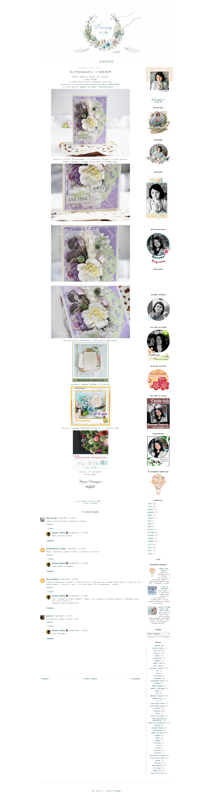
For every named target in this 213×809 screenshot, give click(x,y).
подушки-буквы (157, 728)
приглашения (157, 730)
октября (151, 535)
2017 (150, 544)
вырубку (74, 162)
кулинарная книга (157, 681)
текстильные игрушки (157, 755)
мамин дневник (157, 686)
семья (157, 738)
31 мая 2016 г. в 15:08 (78, 596)
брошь (157, 656)
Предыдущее (136, 679)
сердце (157, 740)
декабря (151, 541)
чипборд (84, 162)
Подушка (157, 725)
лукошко (157, 683)
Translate (166, 637)
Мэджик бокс (157, 698)
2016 (150, 507)
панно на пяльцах (157, 716)
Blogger (118, 791)
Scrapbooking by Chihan (55, 549)
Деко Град (157, 666)
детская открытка (157, 668)
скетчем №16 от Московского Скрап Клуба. (98, 341)
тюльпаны (157, 763)
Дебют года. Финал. (164, 569)
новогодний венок (157, 703)
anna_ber (49, 616)
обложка (157, 708)
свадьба (157, 735)
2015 (150, 504)
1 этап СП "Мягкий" (164, 588)
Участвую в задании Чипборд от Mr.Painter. (90, 384)
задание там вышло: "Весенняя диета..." (98, 87)
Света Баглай (51, 518)
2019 (150, 551)
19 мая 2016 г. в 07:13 (66, 518)
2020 (150, 554)
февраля (151, 512)
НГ (157, 701)
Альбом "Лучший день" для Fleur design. (164, 609)
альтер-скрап (157, 648)
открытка (93, 503)
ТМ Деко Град (111, 162)
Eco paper (157, 768)
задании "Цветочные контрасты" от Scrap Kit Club (95, 428)
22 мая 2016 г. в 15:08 (78, 533)
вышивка (157, 661)
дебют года (157, 663)
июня (150, 524)
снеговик (157, 743)
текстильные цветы (157, 758)
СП (157, 745)
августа (151, 529)
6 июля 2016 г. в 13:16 (63, 616)
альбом (157, 646)
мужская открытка (157, 696)
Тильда (157, 760)
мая (149, 521)
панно (157, 713)
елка (157, 673)
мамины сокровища (158, 688)
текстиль (157, 753)
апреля (151, 518)
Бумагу (66, 162)
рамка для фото (157, 733)
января (151, 509)
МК (157, 693)
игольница (157, 676)
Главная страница (90, 679)
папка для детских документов (159, 719)
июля (150, 527)
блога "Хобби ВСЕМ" (111, 84)
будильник (157, 658)
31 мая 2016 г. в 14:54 (68, 579)
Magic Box (157, 770)
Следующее (45, 679)
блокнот (157, 653)
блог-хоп (157, 650)
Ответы (51, 528)
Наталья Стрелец (58, 533)
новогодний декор (157, 706)
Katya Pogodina (52, 579)
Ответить (49, 524)
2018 (150, 548)
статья (157, 748)
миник (157, 691)
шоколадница (157, 765)
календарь (157, 678)
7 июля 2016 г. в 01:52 (78, 630)
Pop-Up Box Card (157, 773)
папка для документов (157, 723)
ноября (151, 538)
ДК (157, 671)
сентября (152, 532)
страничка (157, 750)
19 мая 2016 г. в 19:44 (75, 549)
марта (150, 515)
